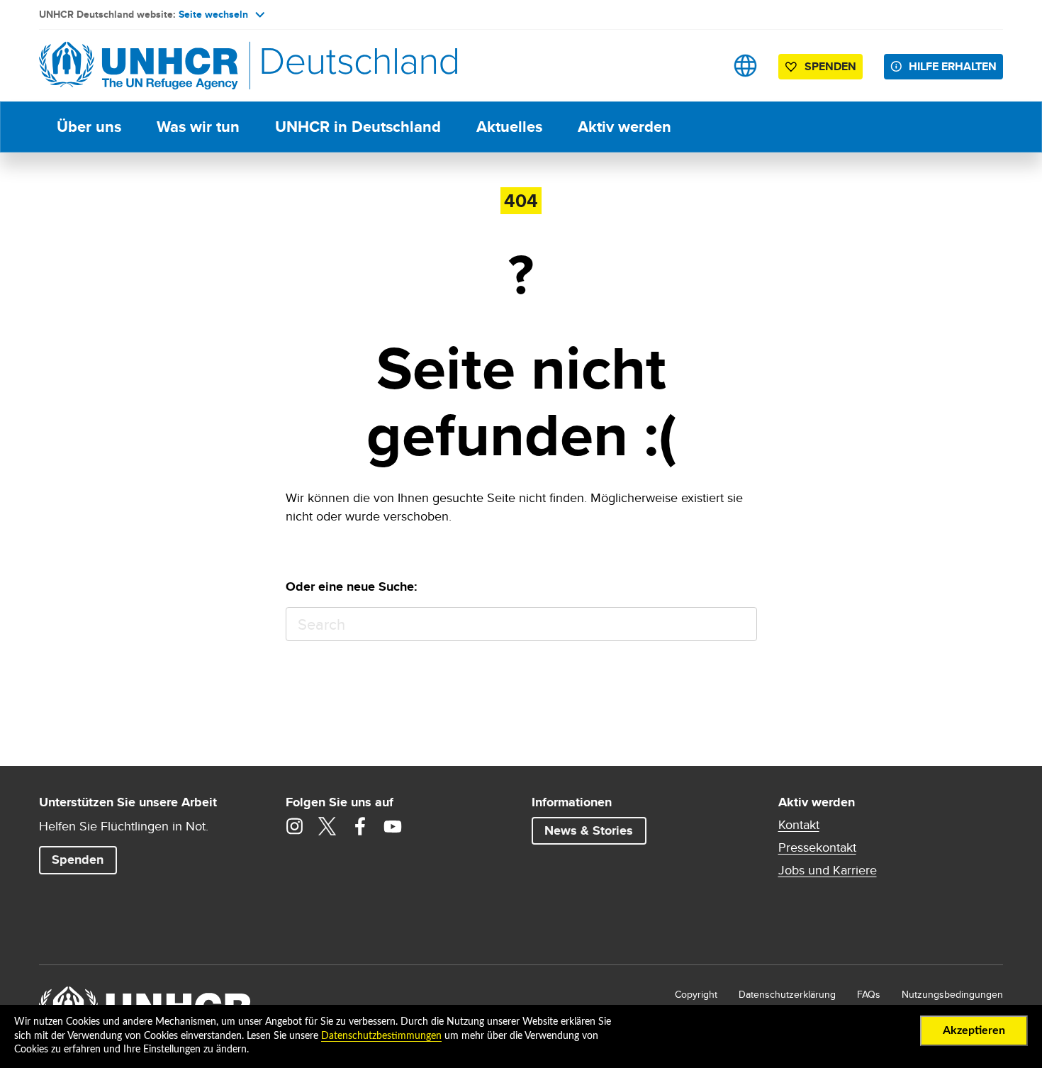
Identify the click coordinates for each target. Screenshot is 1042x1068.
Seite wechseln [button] (213, 14)
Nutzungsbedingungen (952, 994)
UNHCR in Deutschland (358, 126)
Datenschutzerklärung (787, 994)
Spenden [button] (823, 68)
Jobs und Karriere (827, 870)
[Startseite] (138, 65)
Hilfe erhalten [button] (953, 66)
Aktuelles (509, 126)
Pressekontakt (817, 847)
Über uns (89, 126)
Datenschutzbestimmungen (381, 1036)
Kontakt (798, 825)
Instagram (295, 826)
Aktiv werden (624, 126)
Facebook (360, 826)
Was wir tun (198, 126)
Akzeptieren (974, 1030)
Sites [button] (745, 65)
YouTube (392, 826)
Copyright (696, 994)
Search (739, 624)
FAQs (868, 994)
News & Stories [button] (588, 830)
